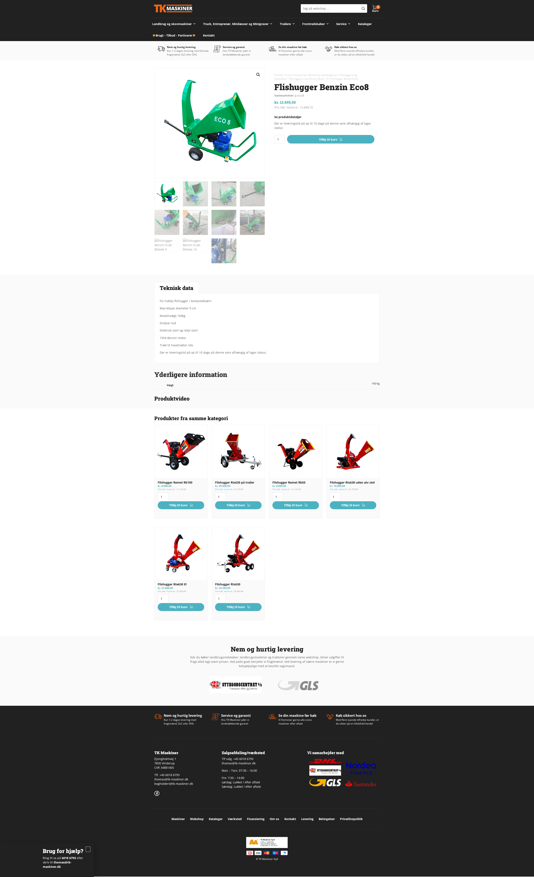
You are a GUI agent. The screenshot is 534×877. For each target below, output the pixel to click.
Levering (307, 819)
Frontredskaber (313, 24)
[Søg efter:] (334, 8)
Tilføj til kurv (328, 139)
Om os (274, 819)
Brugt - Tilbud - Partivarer (174, 35)
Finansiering (255, 819)
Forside (278, 75)
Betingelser (327, 819)
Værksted (235, 819)
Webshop (197, 819)
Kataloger (365, 24)
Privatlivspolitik (351, 819)
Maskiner (178, 819)
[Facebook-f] (156, 793)
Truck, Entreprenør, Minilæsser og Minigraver (235, 24)
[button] (258, 74)
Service (341, 24)
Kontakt (209, 35)
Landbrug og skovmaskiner (172, 24)
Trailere (285, 24)
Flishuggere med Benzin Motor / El (309, 79)
